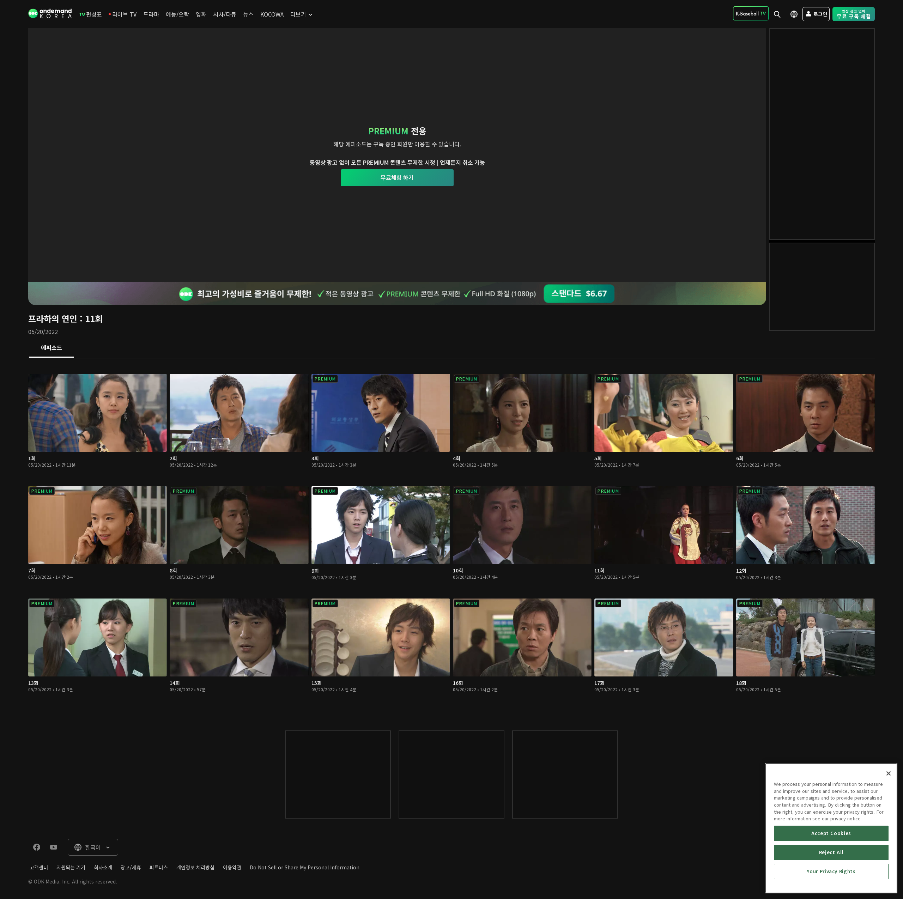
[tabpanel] (451, 537)
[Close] (888, 773)
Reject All (831, 852)
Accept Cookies (831, 833)
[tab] (51, 348)
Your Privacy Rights (831, 871)
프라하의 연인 (52, 318)
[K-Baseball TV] (751, 13)
